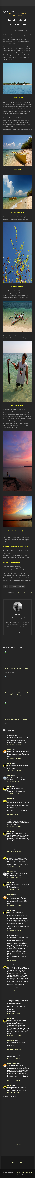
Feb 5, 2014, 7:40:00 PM (13, 1080)
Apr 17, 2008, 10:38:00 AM (14, 842)
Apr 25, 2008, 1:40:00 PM (14, 990)
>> (30, 1144)
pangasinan (21, 13)
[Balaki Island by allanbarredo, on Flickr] (17, 192)
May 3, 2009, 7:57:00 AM (14, 1035)
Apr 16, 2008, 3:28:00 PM (14, 793)
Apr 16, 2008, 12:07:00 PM (14, 781)
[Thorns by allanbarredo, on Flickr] (17, 252)
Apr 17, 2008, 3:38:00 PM (14, 877)
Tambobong (17, 15)
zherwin (9, 775)
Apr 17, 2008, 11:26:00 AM (14, 866)
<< (6, 1144)
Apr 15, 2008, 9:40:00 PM (14, 744)
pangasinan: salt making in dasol (16, 719)
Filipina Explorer (11, 1063)
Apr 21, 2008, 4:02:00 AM (14, 905)
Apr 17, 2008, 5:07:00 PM (14, 889)
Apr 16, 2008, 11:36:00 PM (14, 826)
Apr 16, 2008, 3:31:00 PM (13, 814)
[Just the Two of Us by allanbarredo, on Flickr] (17, 461)
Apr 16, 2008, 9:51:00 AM (14, 770)
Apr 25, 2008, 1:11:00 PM (13, 960)
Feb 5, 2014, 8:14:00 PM (13, 1092)
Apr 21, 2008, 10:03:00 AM (14, 930)
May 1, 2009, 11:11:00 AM (13, 1013)
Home (18, 1144)
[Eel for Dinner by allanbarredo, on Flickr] (17, 371)
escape (9, 749)
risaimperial (10, 1040)
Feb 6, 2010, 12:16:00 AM (13, 1058)
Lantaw (9, 763)
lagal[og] (10, 871)
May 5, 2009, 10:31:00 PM (14, 1049)
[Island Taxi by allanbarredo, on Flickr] (17, 150)
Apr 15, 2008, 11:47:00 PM (14, 758)
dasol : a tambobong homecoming (16, 668)
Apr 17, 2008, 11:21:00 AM (14, 851)
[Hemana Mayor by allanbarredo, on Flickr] (17, 78)
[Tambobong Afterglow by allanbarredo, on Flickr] (17, 511)
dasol (11, 13)
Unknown (10, 894)
